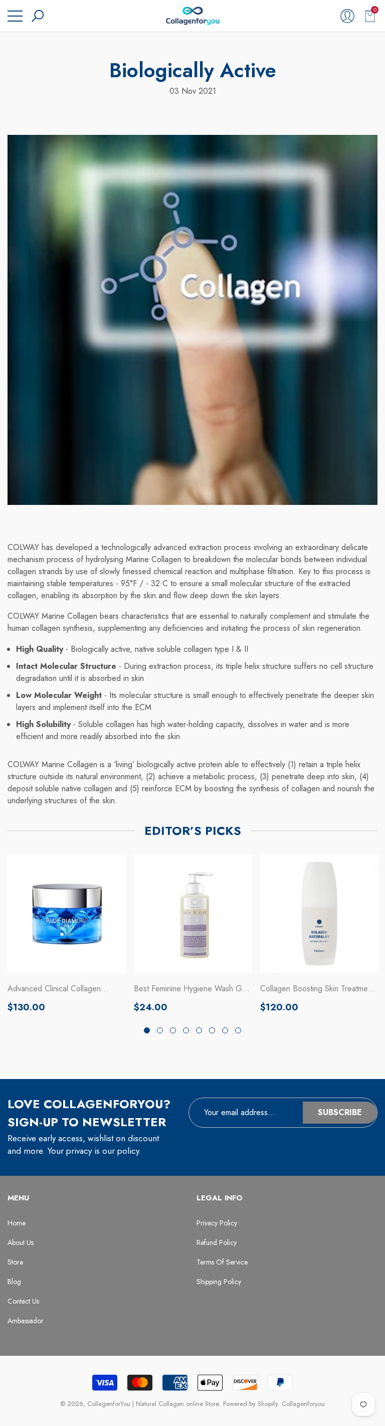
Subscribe (340, 1112)
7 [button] (225, 1030)
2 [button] (160, 1030)
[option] (67, 933)
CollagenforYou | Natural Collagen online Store (153, 1403)
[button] (37, 16)
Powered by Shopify (250, 1403)
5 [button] (199, 1030)
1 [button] (147, 1030)
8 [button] (238, 1030)
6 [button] (212, 1030)
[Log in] (347, 16)
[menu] (15, 16)
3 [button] (173, 1030)
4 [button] (186, 1030)
